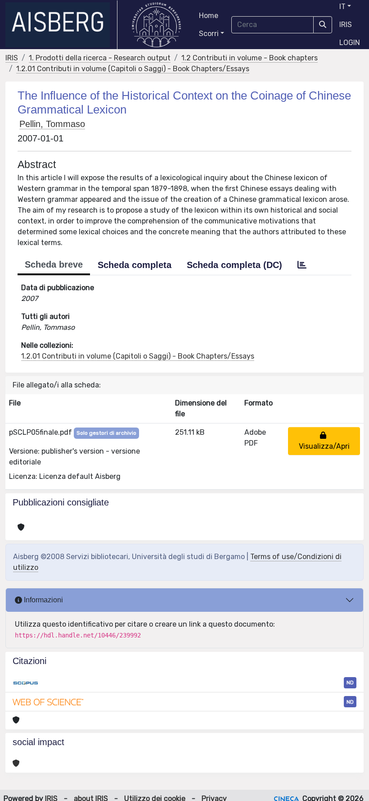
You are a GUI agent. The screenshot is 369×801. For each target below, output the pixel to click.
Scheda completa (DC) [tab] (234, 265)
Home (208, 15)
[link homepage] (61, 24)
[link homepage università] (156, 24)
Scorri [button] (209, 33)
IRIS (345, 24)
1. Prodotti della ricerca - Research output (100, 58)
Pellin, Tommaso (52, 124)
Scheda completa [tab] (134, 265)
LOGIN (349, 42)
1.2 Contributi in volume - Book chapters (249, 58)
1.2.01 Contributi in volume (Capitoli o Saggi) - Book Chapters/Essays (132, 68)
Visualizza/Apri (324, 441)
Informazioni (42, 600)
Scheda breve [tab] (54, 264)
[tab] (302, 264)
